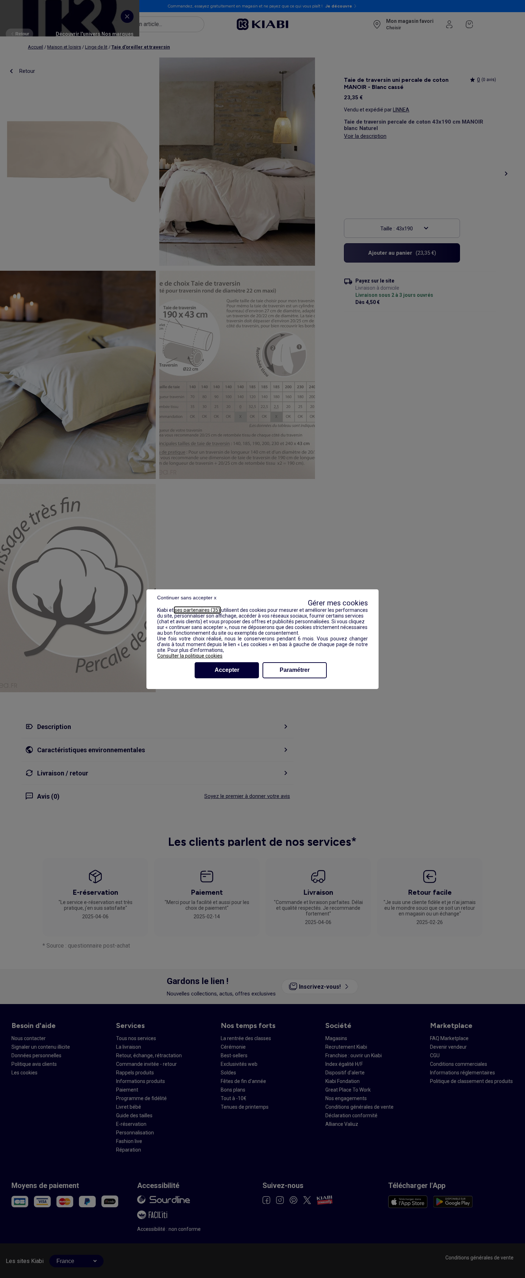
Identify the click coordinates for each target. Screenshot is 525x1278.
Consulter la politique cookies (189, 656)
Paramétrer (295, 670)
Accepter (227, 670)
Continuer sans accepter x (186, 597)
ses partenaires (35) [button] (197, 610)
